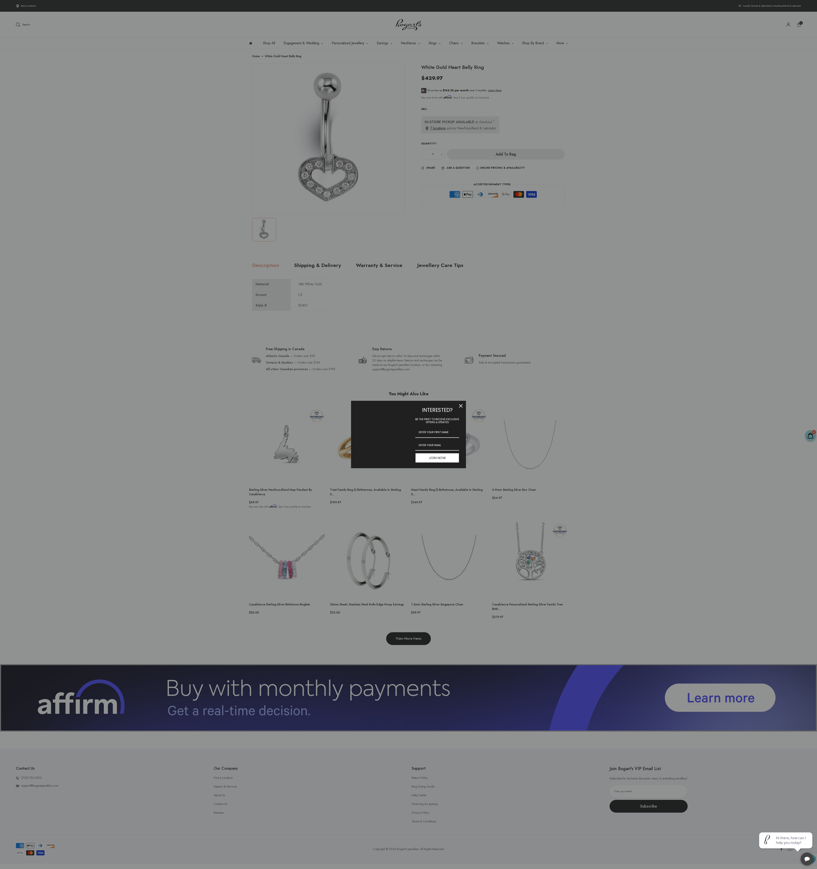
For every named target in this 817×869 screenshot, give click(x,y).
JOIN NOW (437, 457)
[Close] (461, 406)
